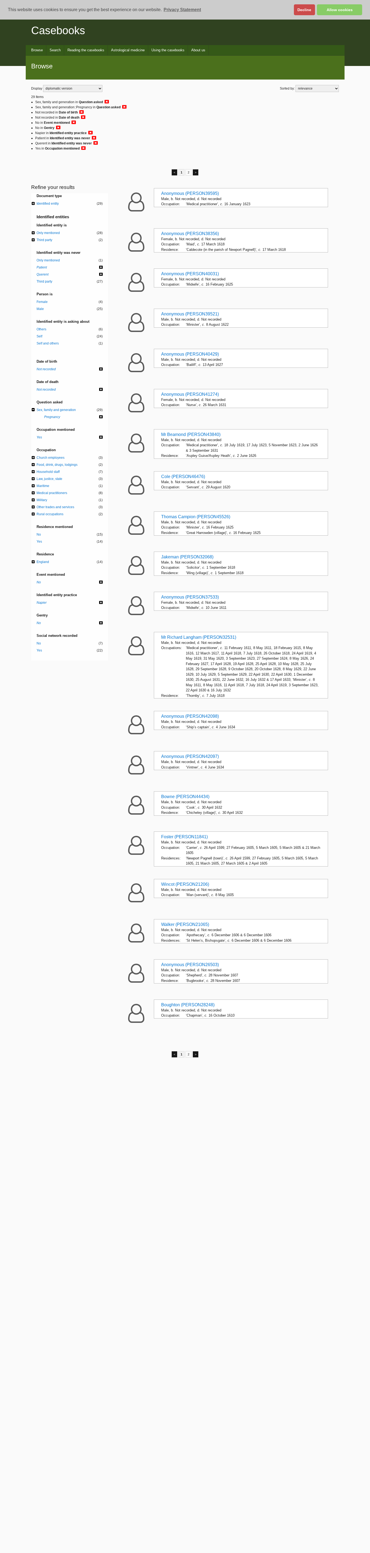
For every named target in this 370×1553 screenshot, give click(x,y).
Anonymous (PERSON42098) (190, 716)
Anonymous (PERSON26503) (190, 964)
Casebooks (58, 30)
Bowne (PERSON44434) (185, 796)
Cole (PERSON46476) (183, 476)
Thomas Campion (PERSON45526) (195, 516)
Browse (37, 50)
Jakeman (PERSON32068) (187, 557)
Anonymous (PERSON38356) (190, 233)
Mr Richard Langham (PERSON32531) (198, 637)
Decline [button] (304, 10)
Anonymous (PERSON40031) (190, 273)
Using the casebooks (167, 50)
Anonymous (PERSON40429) (190, 354)
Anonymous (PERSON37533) (190, 597)
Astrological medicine (128, 50)
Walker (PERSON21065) (185, 924)
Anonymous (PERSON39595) (190, 193)
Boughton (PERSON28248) (188, 1004)
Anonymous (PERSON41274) (190, 394)
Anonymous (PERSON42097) (190, 756)
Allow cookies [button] (340, 10)
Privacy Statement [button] (182, 9)
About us (198, 50)
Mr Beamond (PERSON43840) (190, 434)
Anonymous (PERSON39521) (190, 314)
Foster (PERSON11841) (184, 836)
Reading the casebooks (85, 50)
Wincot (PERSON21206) (185, 884)
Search (55, 50)
